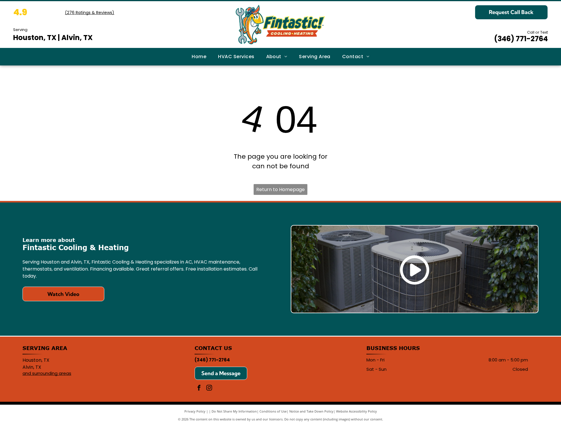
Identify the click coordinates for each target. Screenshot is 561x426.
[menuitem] (199, 57)
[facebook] (199, 388)
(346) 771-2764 (521, 39)
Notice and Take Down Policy (311, 411)
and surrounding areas (46, 373)
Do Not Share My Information (234, 411)
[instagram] (209, 388)
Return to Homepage (280, 189)
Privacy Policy (194, 411)
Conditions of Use (273, 411)
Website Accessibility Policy (356, 411)
